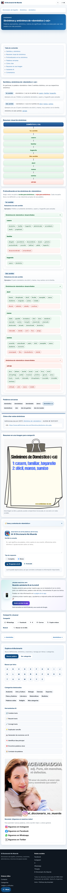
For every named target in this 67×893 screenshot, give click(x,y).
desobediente (28, 352)
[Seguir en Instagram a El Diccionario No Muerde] (33, 788)
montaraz (12, 381)
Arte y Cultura (20, 692)
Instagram (37, 860)
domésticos (8, 408)
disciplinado (19, 297)
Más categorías (33, 700)
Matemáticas (34, 696)
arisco (52, 375)
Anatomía (9, 692)
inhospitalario (35, 378)
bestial (24, 371)
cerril (26, 330)
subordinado (21, 343)
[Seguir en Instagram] (17, 826)
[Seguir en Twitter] (17, 839)
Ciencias (40, 692)
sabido (38, 245)
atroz (10, 371)
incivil (48, 371)
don (16, 408)
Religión (22, 700)
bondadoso (26, 318)
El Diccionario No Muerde (42, 872)
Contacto (4, 879)
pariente (47, 242)
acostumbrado (13, 245)
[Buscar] (58, 2)
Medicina (45, 696)
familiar (46, 93)
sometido (12, 343)
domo (38, 403)
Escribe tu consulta (11, 538)
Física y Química (11, 696)
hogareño (53, 93)
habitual (31, 245)
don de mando (39, 408)
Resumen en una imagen (14, 66)
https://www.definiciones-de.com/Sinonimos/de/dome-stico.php (30, 425)
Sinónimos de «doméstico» (32, 421)
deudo (40, 242)
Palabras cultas (11, 700)
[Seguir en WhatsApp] (17, 835)
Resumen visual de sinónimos (16, 54)
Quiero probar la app (21, 603)
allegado (11, 242)
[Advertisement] (33, 36)
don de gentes (26, 408)
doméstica (7, 403)
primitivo (37, 375)
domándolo (29, 403)
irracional (29, 375)
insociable (45, 378)
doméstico (32, 10)
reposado (12, 322)
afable (11, 318)
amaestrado (36, 322)
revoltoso (34, 306)
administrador (38, 226)
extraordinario (27, 250)
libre (20, 352)
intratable (54, 378)
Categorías (4, 882)
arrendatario (49, 226)
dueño (11, 229)
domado (21, 325)
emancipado (12, 352)
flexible (34, 297)
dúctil (27, 297)
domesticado (30, 325)
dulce (39, 318)
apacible (17, 318)
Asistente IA (10, 69)
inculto (17, 378)
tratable (36, 300)
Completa (11, 559)
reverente (21, 346)
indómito (18, 306)
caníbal (21, 375)
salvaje (24, 111)
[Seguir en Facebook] (17, 831)
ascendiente (20, 242)
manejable (42, 297)
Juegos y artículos (7, 885)
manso (45, 104)
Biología (31, 692)
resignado (21, 300)
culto (18, 387)
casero (41, 93)
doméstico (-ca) (33, 124)
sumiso (51, 104)
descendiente (31, 242)
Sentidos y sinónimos (13, 51)
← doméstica (8, 637)
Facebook (37, 857)
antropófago (12, 375)
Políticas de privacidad (46, 882)
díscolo (11, 306)
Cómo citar (10, 63)
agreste (44, 375)
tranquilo (27, 322)
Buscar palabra (12, 656)
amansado (45, 322)
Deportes (49, 692)
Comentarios (10, 72)
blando (11, 297)
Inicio (36, 882)
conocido (23, 245)
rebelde (26, 306)
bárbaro (17, 371)
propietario (18, 229)
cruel (36, 371)
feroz (42, 371)
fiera (32, 330)
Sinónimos (23, 10)
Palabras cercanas (12, 60)
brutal (30, 371)
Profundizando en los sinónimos (16, 57)
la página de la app (40, 593)
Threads (37, 869)
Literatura (23, 696)
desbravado (12, 325)
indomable (12, 330)
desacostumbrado (14, 250)
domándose (18, 403)
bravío (11, 378)
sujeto (29, 343)
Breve (22, 559)
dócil (41, 104)
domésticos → (58, 637)
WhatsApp (37, 866)
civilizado (11, 387)
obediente (12, 300)
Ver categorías (26, 656)
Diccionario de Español (10, 10)
